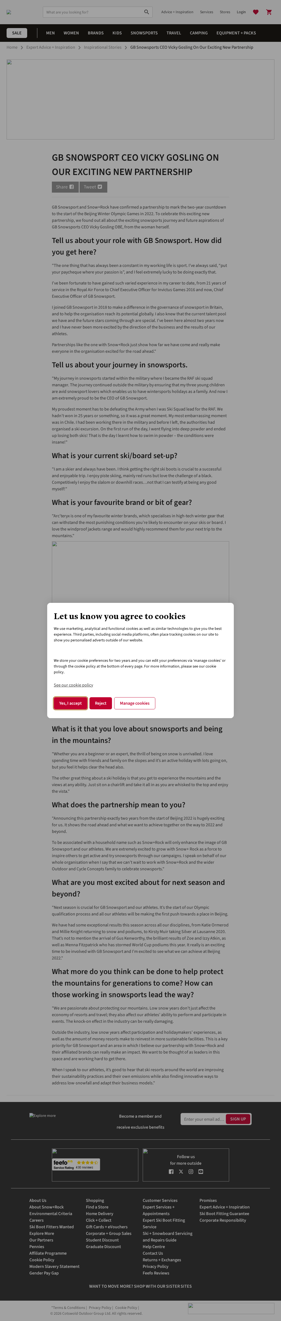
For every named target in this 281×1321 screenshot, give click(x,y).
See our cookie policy (73, 685)
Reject (100, 703)
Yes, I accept (70, 703)
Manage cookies (135, 703)
